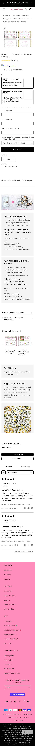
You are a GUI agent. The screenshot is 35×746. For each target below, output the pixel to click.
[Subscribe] (29, 687)
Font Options (8, 660)
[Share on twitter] (32, 508)
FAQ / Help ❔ (9, 621)
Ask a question (17, 458)
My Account (8, 570)
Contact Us (8, 591)
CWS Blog (7, 643)
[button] (4, 9)
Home (5, 16)
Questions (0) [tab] (25, 466)
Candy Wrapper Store (14, 714)
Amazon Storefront (11, 639)
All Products (15, 16)
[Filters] (3, 472)
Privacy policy (12, 717)
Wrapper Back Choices (12, 673)
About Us (7, 600)
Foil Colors (7, 664)
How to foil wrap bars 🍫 (12, 630)
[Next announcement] (31, 3)
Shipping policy (18, 720)
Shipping (7, 579)
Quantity (4, 155)
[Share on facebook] (24, 508)
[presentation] (2, 343)
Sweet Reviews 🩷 (10, 634)
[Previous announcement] (3, 3)
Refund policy (9, 609)
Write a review (17, 454)
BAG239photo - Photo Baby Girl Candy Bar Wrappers (23, 352)
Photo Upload (9, 669)
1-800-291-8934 (10, 596)
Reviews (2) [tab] (9, 466)
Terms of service (23, 717)
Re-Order (7, 575)
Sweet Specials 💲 (10, 626)
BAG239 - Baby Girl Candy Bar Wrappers (10, 351)
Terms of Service (10, 605)
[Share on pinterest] (28, 508)
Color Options (9, 656)
